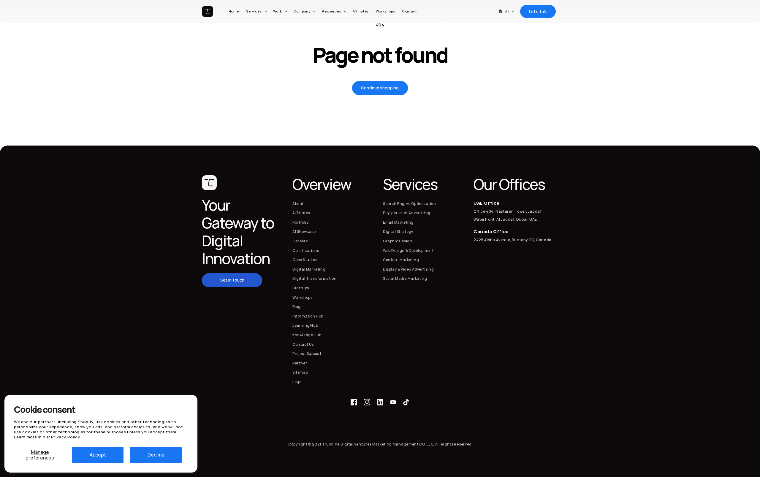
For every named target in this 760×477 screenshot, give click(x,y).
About (298, 203)
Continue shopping (380, 88)
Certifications (305, 250)
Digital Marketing (308, 269)
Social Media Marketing (405, 278)
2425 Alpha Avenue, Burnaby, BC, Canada (513, 239)
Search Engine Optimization (409, 203)
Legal (297, 381)
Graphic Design (397, 241)
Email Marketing (398, 222)
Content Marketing (401, 259)
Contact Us (303, 344)
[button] (256, 11)
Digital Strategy (398, 231)
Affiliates (301, 212)
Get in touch (232, 280)
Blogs (297, 306)
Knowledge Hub (307, 334)
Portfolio (300, 222)
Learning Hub (305, 325)
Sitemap (300, 372)
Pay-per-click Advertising (406, 212)
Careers (300, 241)
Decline (156, 454)
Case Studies (304, 259)
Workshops (302, 297)
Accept (98, 454)
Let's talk (538, 11)
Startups (300, 287)
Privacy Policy (65, 437)
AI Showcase (304, 231)
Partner (299, 363)
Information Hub (308, 316)
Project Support (307, 353)
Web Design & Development (408, 250)
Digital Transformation (314, 278)
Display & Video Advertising (408, 269)
